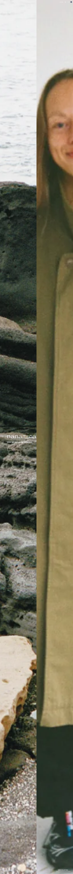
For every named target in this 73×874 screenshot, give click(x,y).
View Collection (63, 870)
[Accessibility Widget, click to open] (71, 2)
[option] (54, 437)
